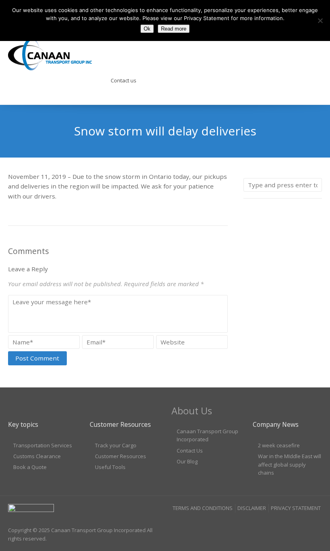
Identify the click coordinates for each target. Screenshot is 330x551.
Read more (173, 29)
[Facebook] (284, 524)
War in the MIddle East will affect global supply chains (289, 465)
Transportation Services (42, 445)
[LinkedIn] (300, 524)
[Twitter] (315, 524)
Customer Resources (120, 456)
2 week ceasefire (279, 445)
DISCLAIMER (251, 508)
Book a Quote (30, 467)
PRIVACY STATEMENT (296, 508)
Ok (147, 29)
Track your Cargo (115, 445)
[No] (320, 20)
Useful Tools (110, 467)
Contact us (123, 80)
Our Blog (187, 461)
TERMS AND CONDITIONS (203, 508)
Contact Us (190, 450)
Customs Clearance (37, 456)
